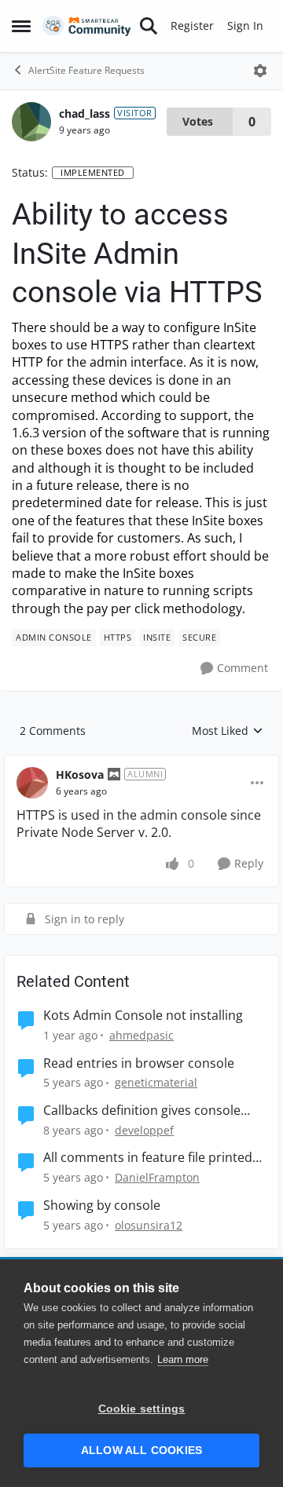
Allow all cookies (141, 1450)
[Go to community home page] (86, 26)
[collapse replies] (141, 762)
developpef (144, 1130)
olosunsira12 (148, 1225)
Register (192, 25)
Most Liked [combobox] (227, 731)
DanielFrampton (157, 1177)
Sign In (245, 25)
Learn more (182, 1359)
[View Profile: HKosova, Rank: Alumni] (32, 782)
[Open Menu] (260, 71)
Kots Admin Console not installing (143, 1015)
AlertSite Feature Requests (86, 70)
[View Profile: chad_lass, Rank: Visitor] (31, 121)
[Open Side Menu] (21, 26)
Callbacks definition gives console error (142, 1110)
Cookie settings (142, 1409)
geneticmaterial (156, 1082)
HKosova (80, 774)
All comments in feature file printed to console (147, 1157)
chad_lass (84, 113)
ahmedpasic (141, 1035)
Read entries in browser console (138, 1063)
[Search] (148, 25)
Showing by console (101, 1205)
